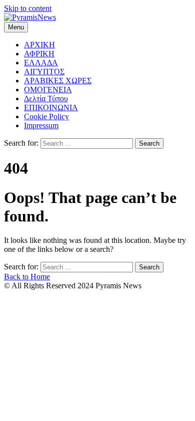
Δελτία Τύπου (46, 98)
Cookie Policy (46, 116)
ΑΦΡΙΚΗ (39, 53)
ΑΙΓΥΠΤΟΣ (44, 71)
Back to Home (27, 276)
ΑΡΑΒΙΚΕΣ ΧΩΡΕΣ (58, 80)
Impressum (41, 125)
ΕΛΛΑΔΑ (41, 62)
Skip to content (28, 8)
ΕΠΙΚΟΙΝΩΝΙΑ (51, 107)
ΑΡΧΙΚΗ (39, 44)
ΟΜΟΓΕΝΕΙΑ (48, 89)
